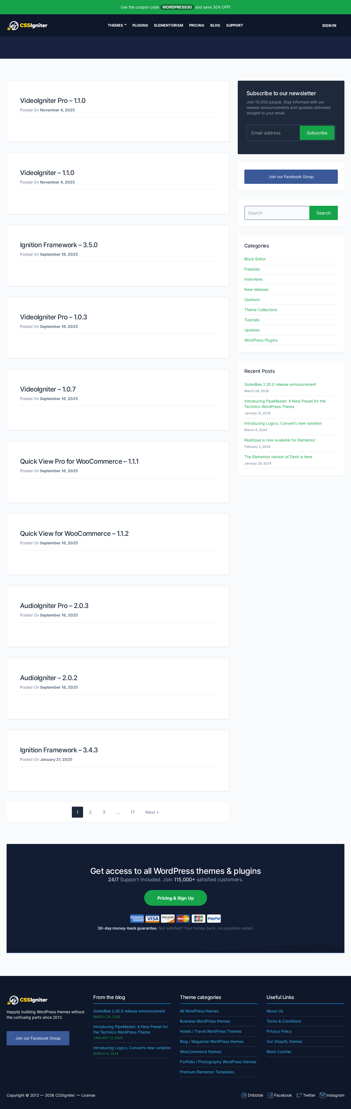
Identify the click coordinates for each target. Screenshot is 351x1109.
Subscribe (317, 133)
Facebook (283, 1095)
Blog (215, 25)
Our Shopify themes (284, 1041)
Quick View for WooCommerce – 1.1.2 (74, 533)
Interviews (253, 279)
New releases (256, 289)
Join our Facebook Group (291, 176)
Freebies (252, 269)
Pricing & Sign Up (175, 898)
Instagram (335, 1095)
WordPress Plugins (261, 340)
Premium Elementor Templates (207, 1071)
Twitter (309, 1095)
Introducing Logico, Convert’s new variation (283, 423)
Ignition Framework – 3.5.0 (59, 245)
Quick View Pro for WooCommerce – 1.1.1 (79, 461)
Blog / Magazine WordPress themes (212, 1041)
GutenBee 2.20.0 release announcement (280, 384)
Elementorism (168, 25)
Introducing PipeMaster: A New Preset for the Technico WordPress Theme (285, 404)
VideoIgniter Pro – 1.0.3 (53, 317)
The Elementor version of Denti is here (278, 456)
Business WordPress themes (205, 1021)
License (88, 1095)
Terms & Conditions (284, 1021)
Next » (152, 812)
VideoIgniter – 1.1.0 (47, 173)
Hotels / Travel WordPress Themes (210, 1031)
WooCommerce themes (200, 1051)
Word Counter (279, 1051)
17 (132, 812)
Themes (115, 25)
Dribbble (255, 1095)
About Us (275, 1011)
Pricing (196, 25)
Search (323, 213)
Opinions (252, 299)
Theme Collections (260, 309)
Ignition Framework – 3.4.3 (59, 750)
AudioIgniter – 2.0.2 (48, 678)
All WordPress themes (199, 1011)
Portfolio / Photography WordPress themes (218, 1061)
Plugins (140, 25)
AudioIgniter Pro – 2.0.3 (54, 606)
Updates (252, 330)
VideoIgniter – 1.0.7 (48, 389)
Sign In (329, 25)
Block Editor (255, 259)
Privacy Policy (279, 1031)
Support (234, 25)
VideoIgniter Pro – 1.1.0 (53, 101)
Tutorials (251, 319)
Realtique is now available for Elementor (279, 440)
